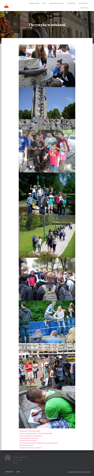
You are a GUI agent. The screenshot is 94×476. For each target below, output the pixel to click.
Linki (18, 471)
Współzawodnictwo (56, 3)
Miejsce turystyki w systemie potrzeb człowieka (36, 433)
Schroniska (71, 3)
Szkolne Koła (83, 3)
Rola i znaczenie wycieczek (29, 438)
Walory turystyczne (26, 445)
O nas (44, 3)
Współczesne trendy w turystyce (31, 447)
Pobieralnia (9, 471)
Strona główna (34, 3)
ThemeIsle (87, 472)
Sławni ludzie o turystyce (28, 440)
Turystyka (84, 8)
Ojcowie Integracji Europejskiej (31, 436)
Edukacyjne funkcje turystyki (30, 431)
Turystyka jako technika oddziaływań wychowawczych (39, 443)
